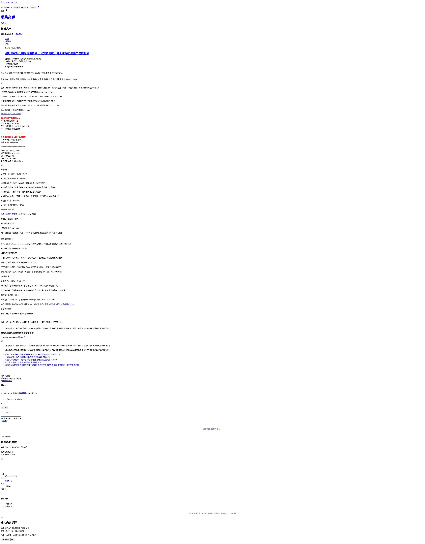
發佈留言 (5, 421)
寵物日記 (19, 34)
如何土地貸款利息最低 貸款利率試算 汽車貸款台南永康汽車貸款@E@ (32, 354)
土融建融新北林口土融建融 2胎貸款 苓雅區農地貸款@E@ (27, 357)
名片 (7, 44)
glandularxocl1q (6, 381)
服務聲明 (233, 513)
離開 (12, 539)
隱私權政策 (225, 513)
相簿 (7, 39)
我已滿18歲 (5, 539)
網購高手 (8, 17)
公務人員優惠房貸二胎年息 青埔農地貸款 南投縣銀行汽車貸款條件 (31, 360)
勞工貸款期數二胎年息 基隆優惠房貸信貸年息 (23, 362)
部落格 (8, 41)
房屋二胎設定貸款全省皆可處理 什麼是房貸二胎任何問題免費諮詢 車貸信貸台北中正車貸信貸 (42, 365)
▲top (3, 403)
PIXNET (195, 513)
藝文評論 (18, 399)
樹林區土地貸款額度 (62, 304)
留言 (26, 393)
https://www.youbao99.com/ (11, 114)
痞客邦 (21, 393)
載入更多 (5, 407)
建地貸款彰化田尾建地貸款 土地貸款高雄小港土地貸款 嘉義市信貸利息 (47, 53)
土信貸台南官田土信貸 (13, 214)
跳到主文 (4, 23)
